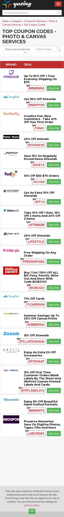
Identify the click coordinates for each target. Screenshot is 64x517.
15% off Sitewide (36, 335)
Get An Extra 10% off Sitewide (39, 194)
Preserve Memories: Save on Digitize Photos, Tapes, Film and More (42, 424)
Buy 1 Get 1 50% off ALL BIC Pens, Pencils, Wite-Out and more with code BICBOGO (41, 277)
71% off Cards (34, 298)
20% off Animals (36, 139)
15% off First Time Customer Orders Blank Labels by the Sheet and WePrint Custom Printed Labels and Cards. (42, 378)
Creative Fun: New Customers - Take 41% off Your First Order (40, 119)
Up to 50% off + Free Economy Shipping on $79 (40, 79)
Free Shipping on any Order (40, 254)
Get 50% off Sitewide (40, 99)
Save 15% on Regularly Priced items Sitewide (40, 157)
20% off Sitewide (37, 235)
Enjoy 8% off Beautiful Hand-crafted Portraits (41, 403)
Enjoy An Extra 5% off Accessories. (40, 354)
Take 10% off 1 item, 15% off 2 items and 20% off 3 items (42, 216)
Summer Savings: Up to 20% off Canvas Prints (41, 317)
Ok (32, 511)
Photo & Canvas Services (17, 49)
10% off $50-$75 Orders (41, 176)
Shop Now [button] (54, 88)
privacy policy (31, 505)
